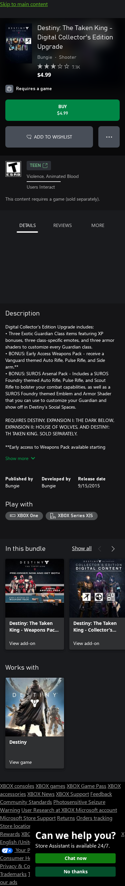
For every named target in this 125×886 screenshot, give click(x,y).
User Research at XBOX (48, 809)
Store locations (17, 825)
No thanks (76, 871)
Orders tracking (94, 817)
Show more (16, 458)
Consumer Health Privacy (29, 857)
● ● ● (109, 137)
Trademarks (13, 873)
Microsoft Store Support (28, 817)
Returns (66, 817)
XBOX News (41, 793)
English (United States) (26, 841)
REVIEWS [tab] (62, 225)
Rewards (10, 833)
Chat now (76, 858)
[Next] (113, 548)
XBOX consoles (17, 785)
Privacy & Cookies (21, 865)
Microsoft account (96, 809)
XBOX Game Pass (86, 785)
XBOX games (50, 785)
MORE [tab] (97, 225)
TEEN (35, 165)
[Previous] (99, 548)
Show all (82, 547)
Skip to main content (24, 3)
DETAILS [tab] (27, 225)
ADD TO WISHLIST (53, 137)
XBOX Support (72, 793)
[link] (34, 604)
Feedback (101, 793)
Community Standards (26, 801)
